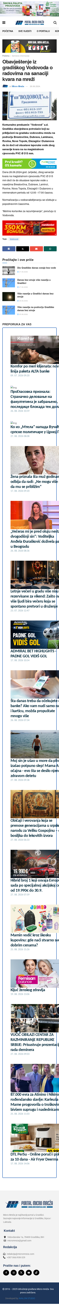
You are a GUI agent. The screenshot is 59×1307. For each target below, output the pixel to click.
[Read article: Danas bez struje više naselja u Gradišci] (8, 282)
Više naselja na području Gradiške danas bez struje (35, 308)
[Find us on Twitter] (21, 1273)
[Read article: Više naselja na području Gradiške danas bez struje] (8, 310)
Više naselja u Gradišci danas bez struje (35, 295)
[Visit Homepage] (29, 22)
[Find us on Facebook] (6, 1273)
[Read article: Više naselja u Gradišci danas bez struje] (8, 296)
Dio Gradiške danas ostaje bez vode (36, 267)
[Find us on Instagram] (14, 1273)
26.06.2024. (35, 86)
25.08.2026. (23, 314)
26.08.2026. (23, 301)
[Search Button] (55, 22)
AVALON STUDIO (27, 1298)
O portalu (43, 31)
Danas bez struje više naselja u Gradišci (34, 281)
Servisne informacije (20, 55)
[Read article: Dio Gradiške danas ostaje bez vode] (8, 270)
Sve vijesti (24, 31)
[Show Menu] (3, 22)
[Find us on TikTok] (36, 1272)
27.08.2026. (23, 272)
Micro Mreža (18, 86)
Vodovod (14, 238)
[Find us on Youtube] (29, 1273)
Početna (7, 31)
